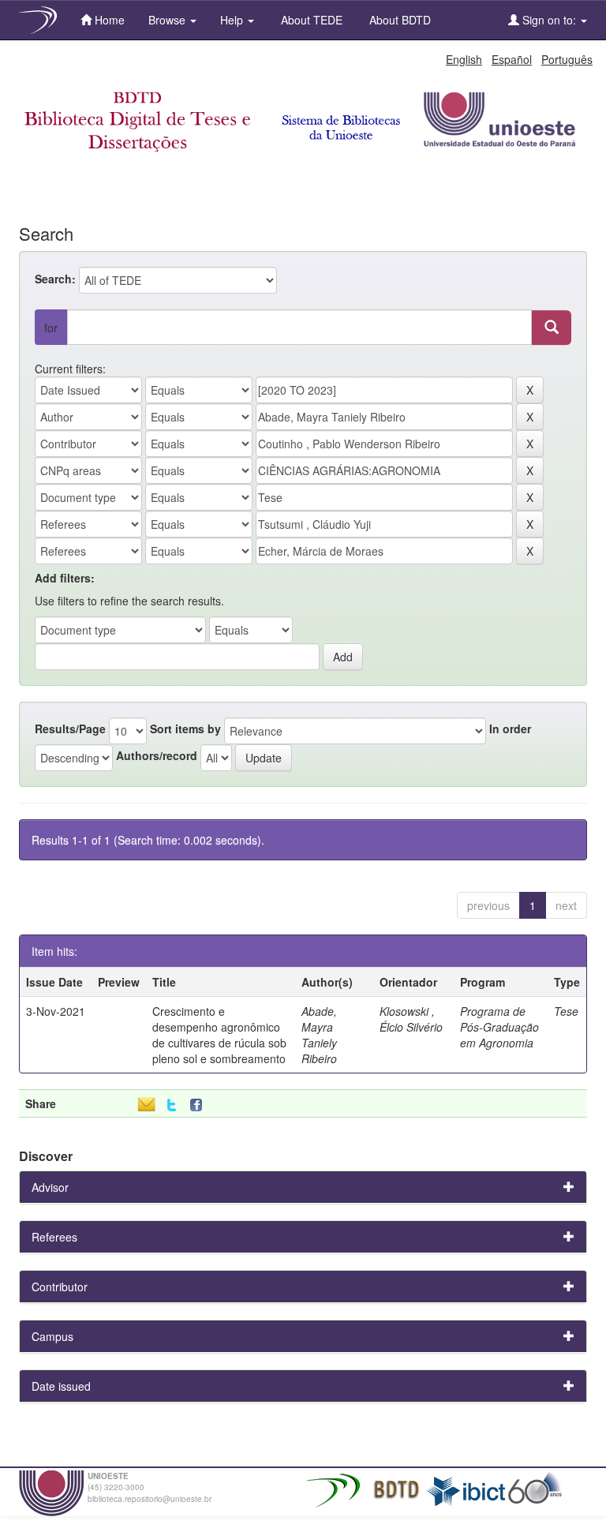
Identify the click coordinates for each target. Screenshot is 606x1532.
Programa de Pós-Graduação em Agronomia (499, 1027)
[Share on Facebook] (199, 1105)
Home (108, 20)
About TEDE (310, 20)
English (464, 59)
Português (567, 59)
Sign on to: (549, 20)
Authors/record (156, 755)
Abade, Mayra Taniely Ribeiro (319, 1034)
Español (512, 59)
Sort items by (185, 728)
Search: (55, 279)
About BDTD (398, 20)
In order (510, 728)
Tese (566, 1011)
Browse (168, 20)
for (51, 327)
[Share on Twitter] (171, 1105)
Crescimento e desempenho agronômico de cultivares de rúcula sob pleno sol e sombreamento (219, 1034)
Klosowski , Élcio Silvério (411, 1019)
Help (233, 20)
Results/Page (70, 728)
